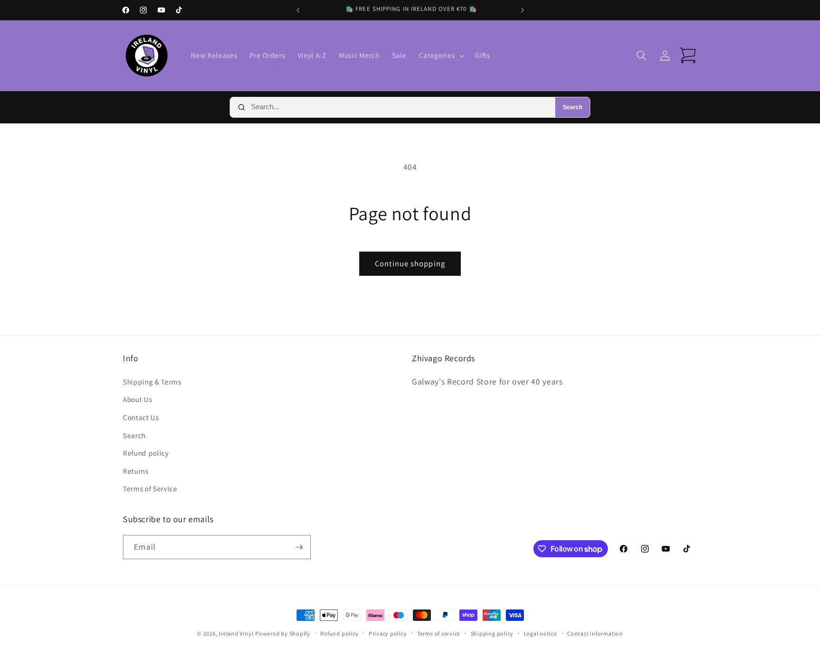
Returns (136, 471)
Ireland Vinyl (236, 633)
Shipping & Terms (152, 381)
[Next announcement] (522, 10)
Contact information (595, 633)
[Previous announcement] (298, 10)
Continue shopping (410, 263)
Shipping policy (492, 633)
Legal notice (540, 633)
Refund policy (146, 453)
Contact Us (141, 417)
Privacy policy (388, 633)
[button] (441, 55)
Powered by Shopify (282, 633)
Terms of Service (150, 488)
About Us (137, 399)
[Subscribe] (299, 547)
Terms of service (438, 633)
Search (572, 107)
